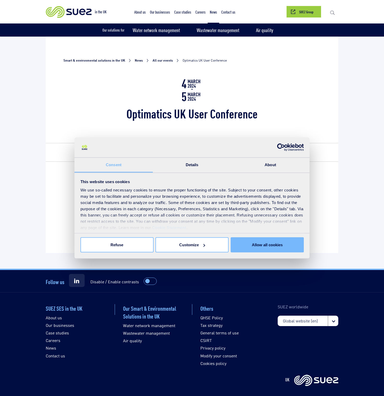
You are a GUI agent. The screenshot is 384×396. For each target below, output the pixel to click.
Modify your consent (218, 355)
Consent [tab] (113, 164)
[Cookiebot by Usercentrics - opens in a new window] (281, 147)
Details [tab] (192, 164)
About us (54, 317)
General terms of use (219, 332)
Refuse (116, 245)
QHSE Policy (211, 317)
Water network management (149, 325)
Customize (189, 245)
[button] (332, 12)
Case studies (57, 332)
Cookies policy (213, 363)
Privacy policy (212, 348)
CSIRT (206, 340)
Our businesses (60, 325)
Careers (53, 340)
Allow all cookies (267, 245)
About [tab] (270, 164)
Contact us (55, 355)
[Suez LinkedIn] (77, 280)
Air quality (132, 340)
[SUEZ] (316, 381)
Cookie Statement (169, 227)
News (51, 348)
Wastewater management (146, 333)
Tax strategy (211, 325)
